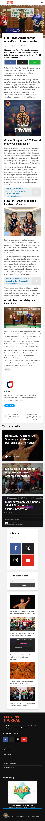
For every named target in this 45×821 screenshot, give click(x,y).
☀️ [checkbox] (5, 815)
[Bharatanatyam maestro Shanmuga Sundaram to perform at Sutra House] (22, 445)
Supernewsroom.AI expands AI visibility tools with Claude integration (20, 657)
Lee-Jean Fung (12, 489)
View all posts (9, 405)
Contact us (7, 754)
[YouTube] (28, 560)
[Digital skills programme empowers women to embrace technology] (22, 478)
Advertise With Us (10, 763)
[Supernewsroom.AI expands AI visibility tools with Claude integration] (22, 511)
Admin (9, 46)
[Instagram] (15, 560)
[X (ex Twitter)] (28, 548)
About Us (7, 750)
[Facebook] (15, 548)
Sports (7, 369)
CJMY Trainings (9, 768)
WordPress (36, 816)
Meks (24, 816)
